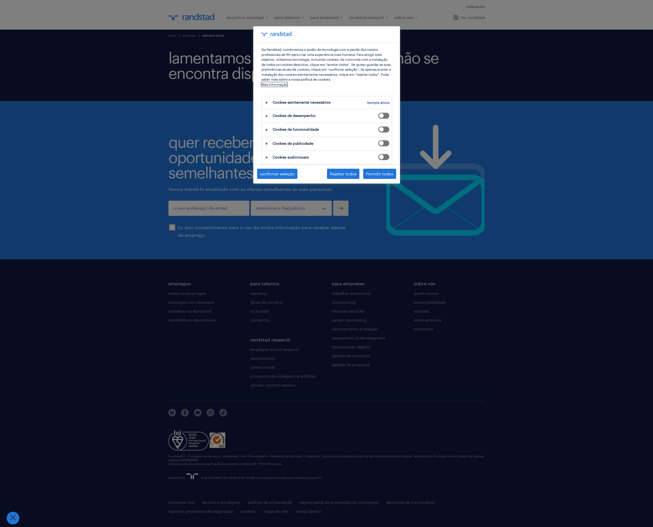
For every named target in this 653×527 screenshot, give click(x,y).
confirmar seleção (277, 173)
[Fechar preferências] (13, 518)
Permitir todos (379, 173)
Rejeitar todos (343, 173)
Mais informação (274, 84)
